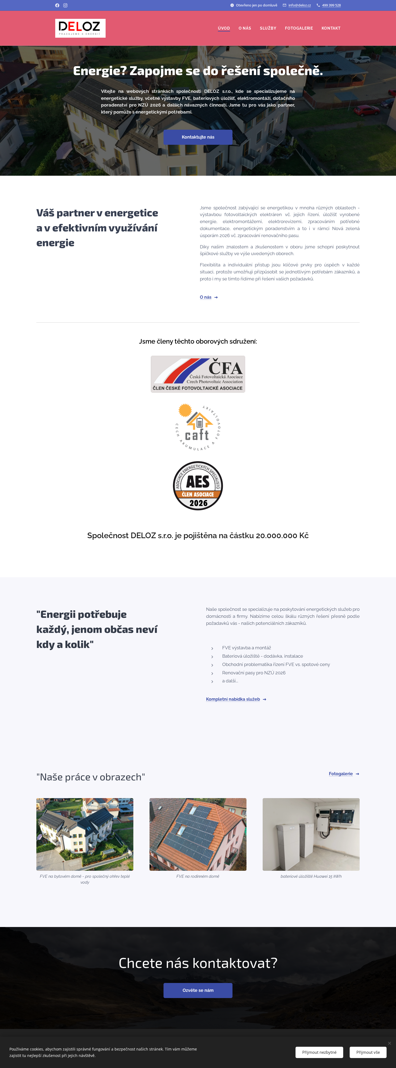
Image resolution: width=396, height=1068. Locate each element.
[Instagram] (65, 5)
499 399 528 (331, 5)
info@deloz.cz (300, 5)
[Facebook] (57, 5)
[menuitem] (225, 28)
